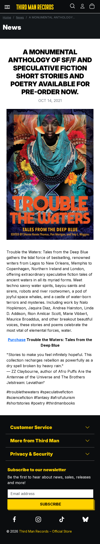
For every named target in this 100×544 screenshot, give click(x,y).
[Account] (83, 6)
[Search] (73, 6)
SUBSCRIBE (50, 504)
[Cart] (92, 6)
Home (7, 17)
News (20, 17)
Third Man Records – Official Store (45, 531)
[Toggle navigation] (7, 6)
